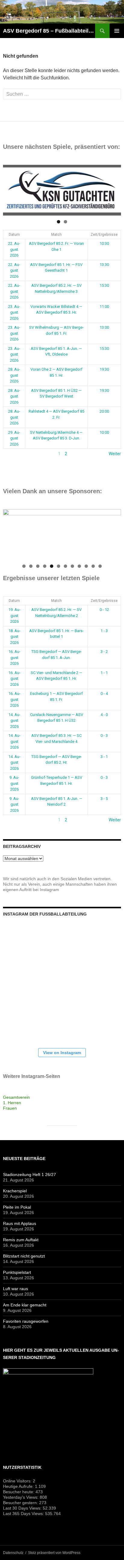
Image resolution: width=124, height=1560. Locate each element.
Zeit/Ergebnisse (104, 234)
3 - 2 (104, 651)
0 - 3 (104, 735)
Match (56, 234)
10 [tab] (86, 566)
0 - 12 (104, 609)
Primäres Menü (117, 31)
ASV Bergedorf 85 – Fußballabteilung (49, 31)
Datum (14, 234)
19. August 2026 (14, 615)
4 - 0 (104, 714)
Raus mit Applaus (19, 1223)
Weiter (115, 453)
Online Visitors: (18, 1480)
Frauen (10, 1108)
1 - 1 (104, 672)
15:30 (104, 285)
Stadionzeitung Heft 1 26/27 (29, 1174)
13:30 (104, 264)
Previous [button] (10, 188)
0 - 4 (104, 693)
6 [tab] (58, 566)
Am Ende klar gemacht (24, 1305)
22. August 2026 (14, 249)
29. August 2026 (14, 438)
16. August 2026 (14, 657)
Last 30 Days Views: (23, 1508)
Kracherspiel (15, 1190)
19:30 (104, 369)
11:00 (104, 306)
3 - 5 (104, 798)
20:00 (104, 411)
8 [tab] (72, 566)
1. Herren (12, 1102)
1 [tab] (58, 221)
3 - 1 (104, 756)
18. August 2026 (14, 636)
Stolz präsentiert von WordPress (54, 1553)
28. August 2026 (14, 375)
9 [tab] (79, 566)
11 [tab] (93, 566)
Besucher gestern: (21, 1502)
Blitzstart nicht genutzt (24, 1256)
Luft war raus (15, 1288)
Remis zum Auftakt (21, 1239)
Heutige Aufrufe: (19, 1486)
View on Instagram (62, 1052)
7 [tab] (65, 566)
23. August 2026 (14, 312)
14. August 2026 (14, 720)
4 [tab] (44, 566)
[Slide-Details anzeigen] (62, 190)
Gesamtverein (16, 1097)
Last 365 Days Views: (24, 1513)
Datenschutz (13, 1553)
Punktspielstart (17, 1272)
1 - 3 (104, 630)
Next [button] (113, 188)
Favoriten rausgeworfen (25, 1321)
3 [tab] (37, 566)
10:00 (104, 432)
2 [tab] (65, 221)
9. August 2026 (14, 783)
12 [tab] (100, 566)
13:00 (104, 327)
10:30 (104, 243)
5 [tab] (51, 566)
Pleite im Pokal (17, 1207)
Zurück (9, 453)
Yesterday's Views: (21, 1497)
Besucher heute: (19, 1491)
